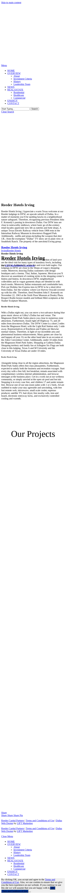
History (17, 852)
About (17, 847)
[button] (4, 65)
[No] (29, 891)
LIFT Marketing (25, 823)
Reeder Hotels (14, 250)
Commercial (19, 869)
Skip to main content (11, 2)
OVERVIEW (14, 844)
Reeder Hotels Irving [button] (14, 247)
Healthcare (19, 866)
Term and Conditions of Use (14, 891)
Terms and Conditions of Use (40, 820)
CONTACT (13, 874)
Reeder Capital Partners (12, 820)
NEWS (10, 858)
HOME (11, 841)
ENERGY (12, 871)
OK (52, 888)
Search (34, 109)
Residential (19, 863)
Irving (4, 250)
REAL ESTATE (15, 860)
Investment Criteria (23, 849)
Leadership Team (22, 855)
